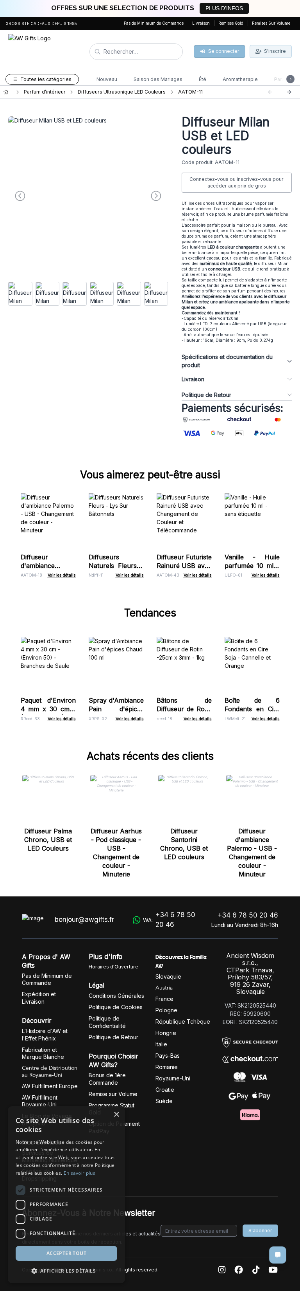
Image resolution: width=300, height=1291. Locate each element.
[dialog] (66, 1194)
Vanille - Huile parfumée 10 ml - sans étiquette (252, 565)
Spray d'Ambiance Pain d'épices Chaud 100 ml (116, 708)
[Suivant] (289, 92)
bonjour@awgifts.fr (84, 919)
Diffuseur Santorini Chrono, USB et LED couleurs (184, 844)
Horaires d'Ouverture (113, 967)
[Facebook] (239, 1270)
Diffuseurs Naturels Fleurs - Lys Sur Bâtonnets (116, 565)
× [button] (116, 1115)
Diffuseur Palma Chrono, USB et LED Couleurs (48, 839)
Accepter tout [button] (66, 1253)
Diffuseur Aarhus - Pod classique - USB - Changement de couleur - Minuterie (116, 852)
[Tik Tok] (256, 1270)
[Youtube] (273, 1270)
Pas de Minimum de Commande (154, 23)
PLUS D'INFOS (224, 8)
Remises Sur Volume (271, 23)
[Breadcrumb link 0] (6, 92)
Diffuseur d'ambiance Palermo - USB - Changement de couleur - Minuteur (252, 852)
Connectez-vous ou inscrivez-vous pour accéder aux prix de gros (236, 182)
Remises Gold (230, 23)
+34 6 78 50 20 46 (248, 915)
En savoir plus (79, 1173)
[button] (66, 1270)
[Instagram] (222, 1270)
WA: (169, 920)
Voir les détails (62, 575)
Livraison (201, 23)
